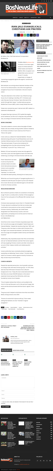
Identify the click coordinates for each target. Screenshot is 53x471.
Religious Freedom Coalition (44, 70)
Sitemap (18, 469)
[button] (50, 17)
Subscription (34, 17)
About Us (26, 17)
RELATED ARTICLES (6, 350)
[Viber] (37, 35)
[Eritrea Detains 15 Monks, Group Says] (21, 443)
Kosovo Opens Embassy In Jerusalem (27, 363)
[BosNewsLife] (26, 9)
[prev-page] (2, 369)
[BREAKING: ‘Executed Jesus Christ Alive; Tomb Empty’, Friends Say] (18, 357)
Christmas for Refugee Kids (44, 60)
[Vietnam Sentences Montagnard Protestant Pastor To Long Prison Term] (3, 434)
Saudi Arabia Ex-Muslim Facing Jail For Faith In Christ (5, 363)
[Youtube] (51, 1)
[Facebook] (42, 1)
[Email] (31, 35)
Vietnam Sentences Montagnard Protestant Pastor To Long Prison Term (12, 435)
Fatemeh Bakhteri (13, 307)
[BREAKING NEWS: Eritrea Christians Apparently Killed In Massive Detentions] (21, 434)
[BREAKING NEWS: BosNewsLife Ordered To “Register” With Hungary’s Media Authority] (21, 423)
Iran (11, 20)
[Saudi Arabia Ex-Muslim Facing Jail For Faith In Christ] (6, 357)
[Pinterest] (21, 35)
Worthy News (40, 72)
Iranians (20, 307)
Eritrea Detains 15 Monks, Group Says (29, 442)
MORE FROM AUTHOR (18, 350)
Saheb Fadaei (4, 309)
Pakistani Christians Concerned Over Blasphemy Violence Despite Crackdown (12, 425)
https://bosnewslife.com (15, 338)
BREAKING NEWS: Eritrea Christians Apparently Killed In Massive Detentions (29, 435)
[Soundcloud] (46, 1)
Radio (39, 17)
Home (2, 20)
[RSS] (44, 1)
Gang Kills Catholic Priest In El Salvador (8, 326)
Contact (21, 17)
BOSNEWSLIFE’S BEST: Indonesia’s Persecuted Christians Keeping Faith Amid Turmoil (27, 328)
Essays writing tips (42, 64)
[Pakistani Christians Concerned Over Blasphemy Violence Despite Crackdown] (3, 423)
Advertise (15, 17)
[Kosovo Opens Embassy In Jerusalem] (29, 357)
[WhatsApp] (25, 35)
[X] (49, 1)
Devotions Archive (41, 48)
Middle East (7, 20)
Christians (7, 307)
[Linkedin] (28, 35)
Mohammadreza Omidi (27, 307)
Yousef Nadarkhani (20, 309)
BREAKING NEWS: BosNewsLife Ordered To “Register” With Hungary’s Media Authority (29, 425)
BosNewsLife (29, 62)
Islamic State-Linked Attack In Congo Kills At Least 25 (12, 444)
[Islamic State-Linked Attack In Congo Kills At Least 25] (3, 444)
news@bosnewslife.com (24, 464)
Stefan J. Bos (22, 32)
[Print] (34, 35)
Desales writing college (43, 62)
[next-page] (4, 369)
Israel (14, 360)
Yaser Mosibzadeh (11, 309)
